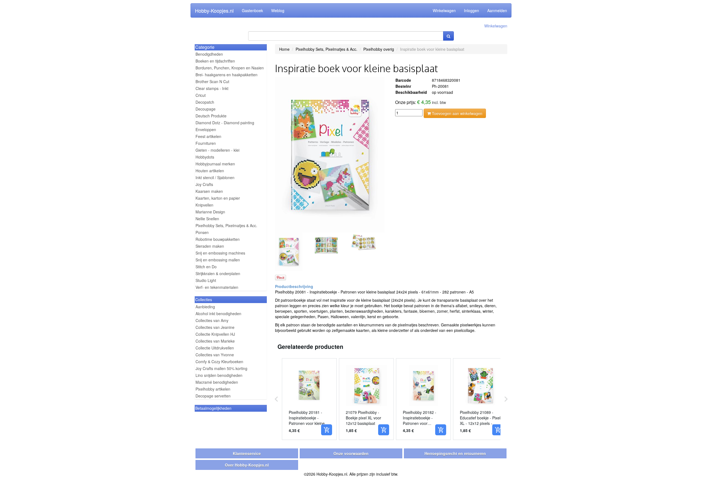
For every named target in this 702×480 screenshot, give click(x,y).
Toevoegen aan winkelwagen (456, 113)
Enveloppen (206, 129)
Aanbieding (205, 306)
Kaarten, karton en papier (218, 198)
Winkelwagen (444, 10)
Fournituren (206, 143)
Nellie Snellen (207, 218)
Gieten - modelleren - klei (217, 150)
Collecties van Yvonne (215, 354)
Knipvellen (204, 205)
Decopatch (205, 102)
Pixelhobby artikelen (213, 389)
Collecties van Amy (212, 320)
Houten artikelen (210, 170)
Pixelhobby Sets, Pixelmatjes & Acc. (226, 225)
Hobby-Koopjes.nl (214, 10)
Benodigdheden (209, 54)
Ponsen (202, 232)
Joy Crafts (204, 184)
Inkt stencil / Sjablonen (215, 177)
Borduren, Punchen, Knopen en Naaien (230, 67)
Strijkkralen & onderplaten (218, 273)
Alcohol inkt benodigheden (218, 313)
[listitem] (309, 399)
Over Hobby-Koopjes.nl (247, 465)
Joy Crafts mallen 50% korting (221, 368)
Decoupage (206, 109)
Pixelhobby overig (378, 49)
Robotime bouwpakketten (218, 239)
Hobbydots (205, 157)
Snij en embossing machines (220, 253)
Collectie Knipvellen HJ (215, 334)
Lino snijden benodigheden (219, 375)
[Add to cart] (326, 429)
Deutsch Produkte (211, 115)
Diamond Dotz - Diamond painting (225, 122)
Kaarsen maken (209, 191)
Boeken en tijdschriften (215, 61)
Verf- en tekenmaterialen (217, 287)
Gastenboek (252, 10)
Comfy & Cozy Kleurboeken (219, 361)
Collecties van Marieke (215, 341)
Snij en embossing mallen (218, 259)
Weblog (277, 10)
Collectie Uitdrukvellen (215, 348)
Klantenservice (247, 453)
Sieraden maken (210, 246)
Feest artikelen (208, 136)
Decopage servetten (213, 396)
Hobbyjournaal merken (215, 163)
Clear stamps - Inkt (212, 88)
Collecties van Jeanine (215, 327)
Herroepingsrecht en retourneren (455, 453)
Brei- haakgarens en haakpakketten (226, 74)
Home (284, 49)
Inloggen (471, 10)
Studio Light (206, 280)
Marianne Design (210, 211)
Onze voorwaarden (351, 453)
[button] (276, 399)
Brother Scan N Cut (212, 81)
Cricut (201, 95)
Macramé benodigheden (217, 382)
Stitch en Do (206, 266)
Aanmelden (497, 10)
